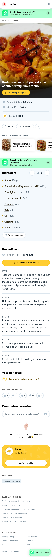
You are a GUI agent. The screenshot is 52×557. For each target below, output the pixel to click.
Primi (15, 20)
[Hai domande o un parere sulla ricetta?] (24, 414)
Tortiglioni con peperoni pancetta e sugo (18, 509)
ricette (5, 20)
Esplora (5, 545)
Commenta (27, 126)
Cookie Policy (32, 537)
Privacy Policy (8, 537)
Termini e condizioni (10, 541)
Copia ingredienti (15, 235)
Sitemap (30, 541)
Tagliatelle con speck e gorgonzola (16, 501)
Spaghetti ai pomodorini (12, 517)
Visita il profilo (26, 463)
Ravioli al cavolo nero (11, 505)
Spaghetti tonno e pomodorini (14, 513)
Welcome (30, 545)
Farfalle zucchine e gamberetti (14, 521)
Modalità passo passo (17, 92)
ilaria (20, 116)
